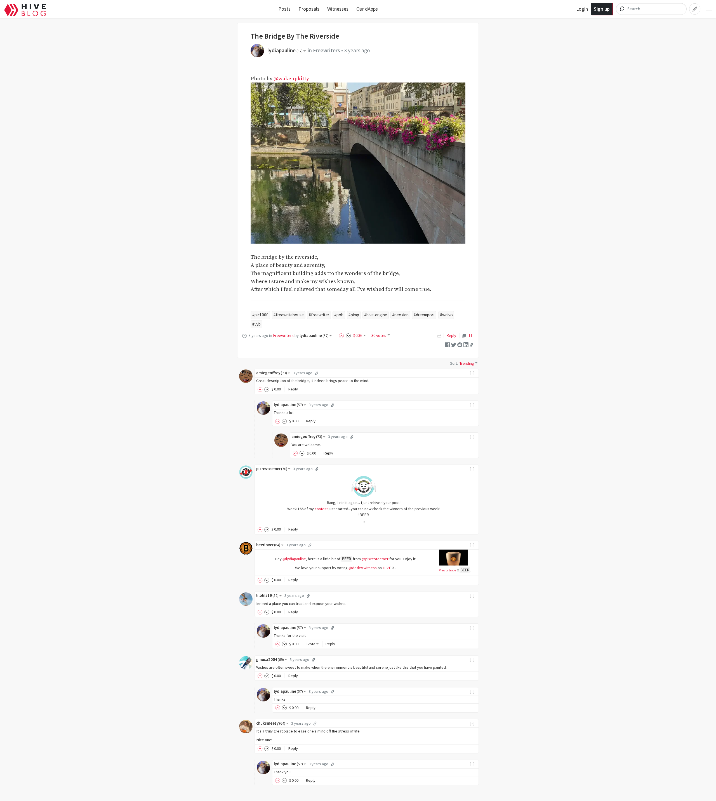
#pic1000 (260, 314)
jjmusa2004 (270, 659)
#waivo (446, 314)
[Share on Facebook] (447, 344)
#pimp (353, 314)
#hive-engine (375, 314)
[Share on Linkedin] (465, 344)
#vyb (256, 324)
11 (470, 335)
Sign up (602, 9)
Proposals (308, 9)
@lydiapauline (294, 558)
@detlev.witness (362, 567)
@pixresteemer (375, 558)
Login (582, 9)
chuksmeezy (270, 723)
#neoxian (400, 314)
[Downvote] (348, 335)
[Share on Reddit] (459, 344)
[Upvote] (342, 335)
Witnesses (337, 9)
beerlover (268, 544)
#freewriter (319, 314)
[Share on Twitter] (453, 344)
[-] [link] (472, 372)
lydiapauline (285, 50)
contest (321, 508)
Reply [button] (293, 389)
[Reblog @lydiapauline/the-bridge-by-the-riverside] (439, 335)
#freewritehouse (289, 314)
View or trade (447, 570)
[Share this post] (471, 344)
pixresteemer (271, 468)
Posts (284, 9)
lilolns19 (267, 595)
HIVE (387, 567)
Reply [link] (451, 335)
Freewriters (326, 50)
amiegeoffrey (271, 372)
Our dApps (367, 9)
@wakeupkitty (291, 78)
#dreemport (424, 314)
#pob (338, 314)
